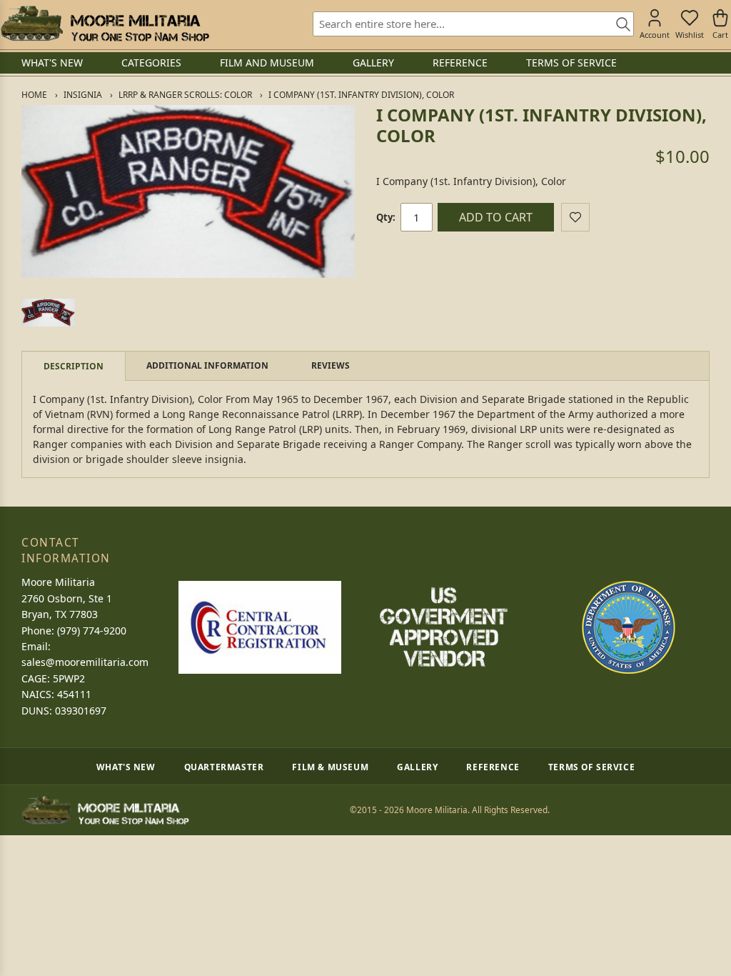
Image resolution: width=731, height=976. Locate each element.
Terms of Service (591, 766)
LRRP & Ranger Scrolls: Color (185, 95)
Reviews (330, 365)
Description (74, 366)
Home (34, 95)
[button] (48, 312)
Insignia (83, 95)
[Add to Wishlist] (575, 217)
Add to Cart (496, 217)
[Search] (618, 25)
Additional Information (207, 365)
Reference (492, 766)
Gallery (417, 766)
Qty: (385, 217)
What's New (126, 766)
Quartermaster (224, 766)
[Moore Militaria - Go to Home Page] (104, 23)
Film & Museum (330, 766)
